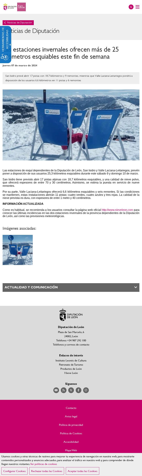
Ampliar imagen (18, 250)
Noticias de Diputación (19, 22)
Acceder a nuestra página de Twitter (71, 390)
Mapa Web (71, 450)
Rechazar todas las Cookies (46, 471)
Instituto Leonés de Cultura (71, 360)
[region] (71, 464)
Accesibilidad (71, 441)
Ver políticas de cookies (43, 464)
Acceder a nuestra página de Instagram (86, 390)
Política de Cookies (71, 433)
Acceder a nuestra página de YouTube (56, 390)
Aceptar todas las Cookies (82, 471)
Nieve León (71, 373)
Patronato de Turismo (71, 364)
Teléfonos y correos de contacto (71, 344)
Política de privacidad (71, 424)
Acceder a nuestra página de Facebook (78, 390)
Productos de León (71, 369)
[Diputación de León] (14, 7)
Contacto (71, 407)
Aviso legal (71, 416)
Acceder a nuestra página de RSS (63, 390)
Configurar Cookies (14, 471)
